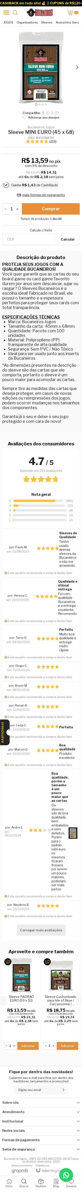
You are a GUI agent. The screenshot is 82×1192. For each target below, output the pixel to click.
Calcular (68, 239)
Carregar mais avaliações (41, 930)
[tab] (36, 104)
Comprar (51, 208)
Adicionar (28, 1046)
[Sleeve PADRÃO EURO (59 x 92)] (21, 1003)
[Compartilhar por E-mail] (57, 112)
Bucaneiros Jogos (41, 127)
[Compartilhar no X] (52, 112)
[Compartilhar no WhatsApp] (47, 112)
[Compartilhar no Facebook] (43, 112)
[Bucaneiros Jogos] (40, 12)
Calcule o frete (41, 230)
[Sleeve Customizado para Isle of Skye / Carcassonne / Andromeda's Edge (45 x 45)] (60, 1003)
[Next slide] (77, 67)
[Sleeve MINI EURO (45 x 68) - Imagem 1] (41, 67)
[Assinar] (63, 1089)
